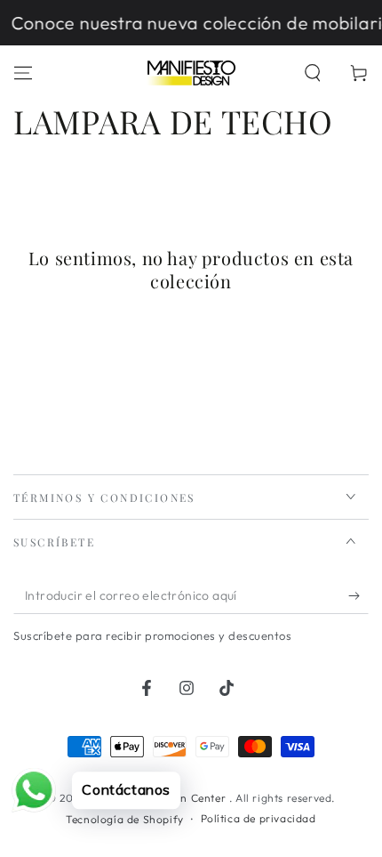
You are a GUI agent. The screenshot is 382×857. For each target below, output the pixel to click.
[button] (313, 73)
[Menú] (23, 73)
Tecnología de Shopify (125, 819)
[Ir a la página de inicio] (191, 73)
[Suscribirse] (358, 596)
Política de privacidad (258, 818)
